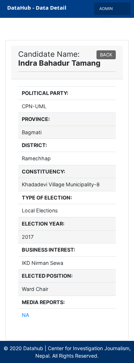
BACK (106, 54)
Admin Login (106, 10)
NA (25, 315)
